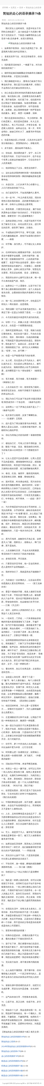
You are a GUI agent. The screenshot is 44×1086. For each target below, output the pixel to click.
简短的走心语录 (8, 1042)
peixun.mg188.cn (21, 1083)
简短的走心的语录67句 (11, 1051)
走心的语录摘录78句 (10, 1056)
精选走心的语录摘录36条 (12, 1075)
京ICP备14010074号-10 (34, 1083)
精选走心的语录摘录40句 (12, 1061)
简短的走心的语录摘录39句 (13, 1037)
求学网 (5, 8)
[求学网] (22, 2)
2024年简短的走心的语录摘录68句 (16, 1046)
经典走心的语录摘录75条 (12, 1066)
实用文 (13, 8)
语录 (21, 8)
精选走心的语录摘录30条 (12, 1071)
